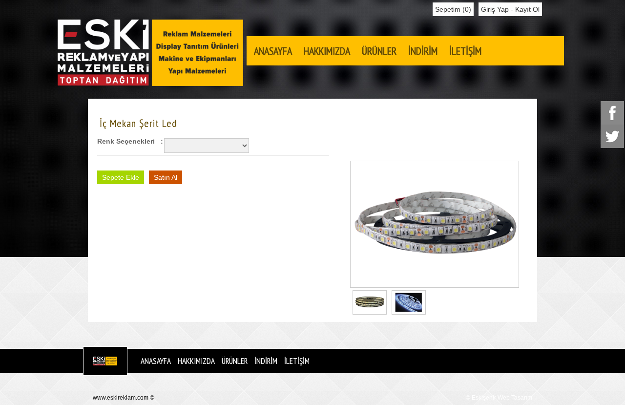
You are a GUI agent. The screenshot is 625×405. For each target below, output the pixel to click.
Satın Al (165, 177)
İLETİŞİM (465, 51)
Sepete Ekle (120, 177)
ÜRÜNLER (379, 51)
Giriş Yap (495, 9)
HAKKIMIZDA (327, 51)
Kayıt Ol (527, 9)
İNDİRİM (423, 51)
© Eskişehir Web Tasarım (499, 397)
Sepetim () (453, 9)
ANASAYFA (273, 51)
